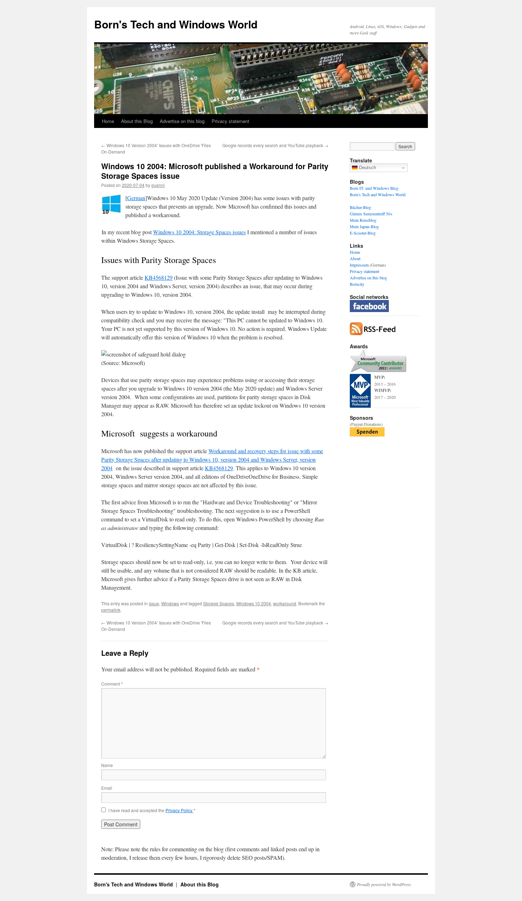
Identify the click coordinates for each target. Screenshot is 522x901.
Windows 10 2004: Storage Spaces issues (199, 232)
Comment (112, 684)
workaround (284, 603)
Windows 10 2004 (253, 603)
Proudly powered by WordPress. (384, 884)
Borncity (357, 284)
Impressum (359, 265)
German (136, 198)
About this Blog (137, 121)
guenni (158, 185)
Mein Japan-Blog (364, 226)
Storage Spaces (218, 603)
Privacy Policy (179, 810)
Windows (170, 603)
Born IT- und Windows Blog (374, 188)
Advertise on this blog (182, 121)
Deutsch (367, 167)
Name (107, 765)
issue (154, 603)
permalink (110, 610)
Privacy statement (230, 121)
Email (106, 788)
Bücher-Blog (360, 207)
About (355, 258)
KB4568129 (159, 277)
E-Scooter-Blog (363, 233)
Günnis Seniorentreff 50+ (371, 213)
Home (108, 121)
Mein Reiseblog (363, 220)
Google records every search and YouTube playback (275, 145)
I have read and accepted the (151, 810)
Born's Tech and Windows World (175, 24)
